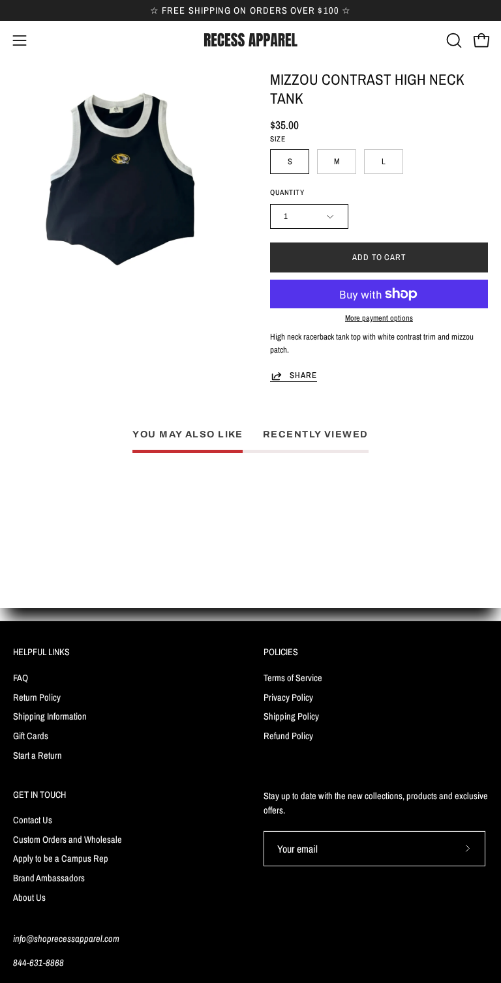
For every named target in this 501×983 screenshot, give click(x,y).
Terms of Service (293, 677)
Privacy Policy (288, 696)
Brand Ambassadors (49, 878)
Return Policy (37, 696)
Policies (281, 652)
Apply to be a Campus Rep (60, 859)
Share (303, 375)
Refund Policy (288, 735)
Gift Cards (30, 735)
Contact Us (32, 820)
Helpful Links (41, 652)
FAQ (20, 677)
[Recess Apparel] (250, 40)
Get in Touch (39, 794)
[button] (453, 40)
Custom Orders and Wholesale (67, 839)
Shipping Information (50, 716)
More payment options (379, 317)
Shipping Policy (291, 716)
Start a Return (37, 754)
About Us (29, 897)
